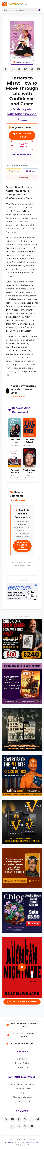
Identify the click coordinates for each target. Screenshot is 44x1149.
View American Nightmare (24, 1002)
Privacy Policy (22, 1063)
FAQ (22, 1093)
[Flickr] (31, 1126)
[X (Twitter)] (25, 1119)
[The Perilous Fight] (29, 458)
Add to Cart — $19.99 (23, 135)
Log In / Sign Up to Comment (22, 546)
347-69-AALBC (23, 1102)
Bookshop (23, 178)
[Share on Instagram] (12, 69)
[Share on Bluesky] (25, 69)
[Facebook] (18, 1119)
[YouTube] (12, 1119)
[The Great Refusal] (29, 428)
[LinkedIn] (18, 1126)
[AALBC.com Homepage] (14, 4)
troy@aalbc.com (23, 1097)
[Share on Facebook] (5, 69)
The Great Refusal (29, 441)
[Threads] (31, 1119)
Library (32, 171)
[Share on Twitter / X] (31, 69)
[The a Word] (14, 428)
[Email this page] (38, 69)
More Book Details (21, 154)
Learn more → (18, 396)
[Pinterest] (25, 1126)
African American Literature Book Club (21, 1142)
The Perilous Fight (29, 471)
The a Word (14, 440)
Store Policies (22, 1067)
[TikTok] (12, 1126)
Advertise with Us (22, 1088)
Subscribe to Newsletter (22, 1084)
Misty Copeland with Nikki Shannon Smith (22, 113)
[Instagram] (6, 1119)
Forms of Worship (15, 471)
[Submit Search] (38, 10)
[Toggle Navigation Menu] (40, 4)
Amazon (15, 171)
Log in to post (18, 500)
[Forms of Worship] (14, 458)
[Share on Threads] (18, 69)
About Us (22, 1059)
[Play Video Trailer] (22, 967)
